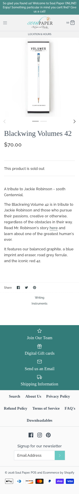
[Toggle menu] (5, 23)
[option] (39, 77)
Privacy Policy (58, 396)
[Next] (74, 121)
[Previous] (4, 121)
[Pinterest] (48, 435)
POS (33, 472)
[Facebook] (31, 435)
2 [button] (44, 121)
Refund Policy (15, 408)
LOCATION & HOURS (39, 34)
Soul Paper (22, 472)
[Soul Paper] (39, 23)
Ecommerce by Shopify (58, 472)
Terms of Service (46, 408)
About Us (33, 396)
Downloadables (39, 420)
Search (14, 396)
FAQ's (70, 408)
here (54, 228)
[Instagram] (39, 435)
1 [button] (35, 121)
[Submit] (60, 455)
